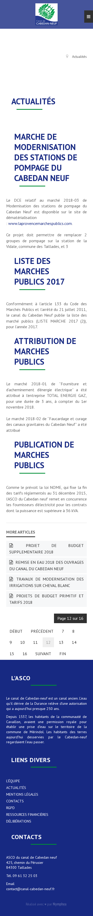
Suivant (43, 653)
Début (16, 631)
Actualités (16, 787)
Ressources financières (27, 814)
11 (35, 642)
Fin (62, 653)
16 (24, 653)
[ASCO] (46, 14)
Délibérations (18, 821)
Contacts (15, 801)
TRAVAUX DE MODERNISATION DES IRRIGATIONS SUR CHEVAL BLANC (46, 582)
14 (74, 642)
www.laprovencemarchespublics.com (40, 223)
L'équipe (13, 781)
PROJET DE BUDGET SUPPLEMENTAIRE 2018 (46, 548)
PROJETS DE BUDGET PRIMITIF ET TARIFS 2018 (46, 599)
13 (61, 642)
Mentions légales (22, 794)
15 (12, 653)
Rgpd (10, 807)
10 (22, 642)
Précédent (42, 631)
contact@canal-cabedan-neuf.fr (30, 889)
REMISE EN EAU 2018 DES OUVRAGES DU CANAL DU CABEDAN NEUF (46, 565)
